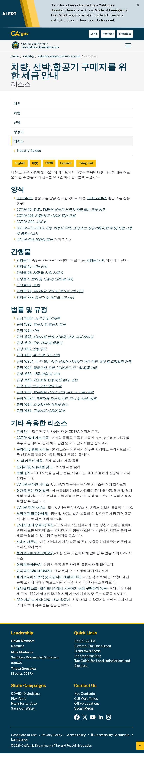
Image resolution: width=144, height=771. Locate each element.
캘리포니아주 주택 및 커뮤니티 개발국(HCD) (50, 577)
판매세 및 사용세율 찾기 (35, 467)
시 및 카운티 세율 (29, 461)
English (20, 163)
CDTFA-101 (25, 198)
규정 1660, (47, 380)
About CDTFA (84, 641)
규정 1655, (38, 374)
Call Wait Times (86, 698)
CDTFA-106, (46, 215)
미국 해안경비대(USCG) (34, 571)
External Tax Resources (92, 646)
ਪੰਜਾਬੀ (49, 163)
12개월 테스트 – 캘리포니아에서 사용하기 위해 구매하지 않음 (62, 588)
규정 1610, (39, 343)
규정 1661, (39, 386)
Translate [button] (125, 33)
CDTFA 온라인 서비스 (33, 484)
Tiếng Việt (86, 163)
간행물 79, (50, 291)
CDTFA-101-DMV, (61, 209)
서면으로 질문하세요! (33, 513)
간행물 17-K (95, 260)
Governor (17, 646)
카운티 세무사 (27, 542)
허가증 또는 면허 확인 (33, 490)
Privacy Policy (52, 735)
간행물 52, (40, 272)
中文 (35, 163)
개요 (17, 103)
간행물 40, (32, 266)
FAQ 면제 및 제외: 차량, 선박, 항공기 (43, 600)
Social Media (84, 708)
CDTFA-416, (35, 239)
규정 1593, (41, 324)
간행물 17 (23, 260)
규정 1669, (55, 392)
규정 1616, (32, 349)
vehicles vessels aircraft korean (59, 56)
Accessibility (76, 735)
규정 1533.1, (38, 318)
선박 (17, 122)
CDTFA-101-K (97, 198)
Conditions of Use (24, 735)
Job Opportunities (87, 656)
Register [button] (108, 33)
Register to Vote (24, 703)
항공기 (19, 132)
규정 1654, (57, 367)
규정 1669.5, (57, 398)
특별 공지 (24, 473)
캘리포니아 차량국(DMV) (35, 553)
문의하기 (23, 431)
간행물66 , (28, 285)
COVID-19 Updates (25, 693)
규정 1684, (42, 404)
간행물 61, (45, 279)
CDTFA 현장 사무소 (31, 507)
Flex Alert (18, 698)
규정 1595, (55, 337)
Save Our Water (23, 708)
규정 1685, (41, 410)
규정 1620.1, (74, 361)
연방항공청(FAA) (29, 564)
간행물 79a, (45, 297)
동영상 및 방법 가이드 (33, 449)
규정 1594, (28, 330)
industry (28, 56)
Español (65, 163)
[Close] (138, 5)
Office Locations (87, 703)
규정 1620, (38, 355)
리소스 (19, 141)
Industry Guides (29, 150)
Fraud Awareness (87, 651)
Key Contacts (84, 693)
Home (15, 56)
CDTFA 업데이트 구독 (33, 438)
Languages (19, 739)
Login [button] (94, 33)
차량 (17, 113)
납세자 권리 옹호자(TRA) (35, 525)
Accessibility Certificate (112, 735)
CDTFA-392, (31, 222)
